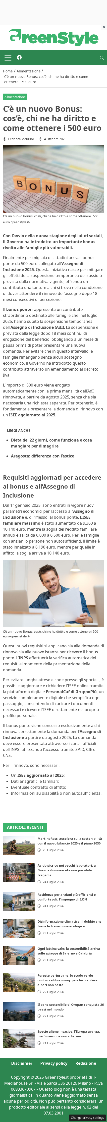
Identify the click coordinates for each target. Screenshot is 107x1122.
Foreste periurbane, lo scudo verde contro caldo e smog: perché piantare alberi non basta (68, 980)
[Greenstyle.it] (53, 37)
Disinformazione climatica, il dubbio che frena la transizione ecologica (70, 923)
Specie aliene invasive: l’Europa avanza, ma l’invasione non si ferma (69, 1033)
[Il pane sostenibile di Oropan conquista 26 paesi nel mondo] (19, 1011)
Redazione (85, 1063)
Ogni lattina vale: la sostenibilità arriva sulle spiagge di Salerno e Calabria (69, 950)
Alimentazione (15, 97)
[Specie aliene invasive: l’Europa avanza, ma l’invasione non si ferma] (19, 1038)
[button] (102, 58)
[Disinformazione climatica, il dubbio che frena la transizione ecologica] (19, 928)
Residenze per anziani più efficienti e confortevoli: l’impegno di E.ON (67, 896)
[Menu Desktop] (8, 57)
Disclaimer (21, 1063)
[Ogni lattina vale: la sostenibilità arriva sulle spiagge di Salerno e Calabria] (19, 955)
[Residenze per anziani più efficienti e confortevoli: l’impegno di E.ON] (19, 901)
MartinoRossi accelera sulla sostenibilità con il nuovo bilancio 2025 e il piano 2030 (70, 840)
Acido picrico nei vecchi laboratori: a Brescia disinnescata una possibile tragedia (67, 870)
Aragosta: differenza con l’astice (42, 456)
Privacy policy (53, 1063)
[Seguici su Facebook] (19, 57)
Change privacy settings (87, 1118)
